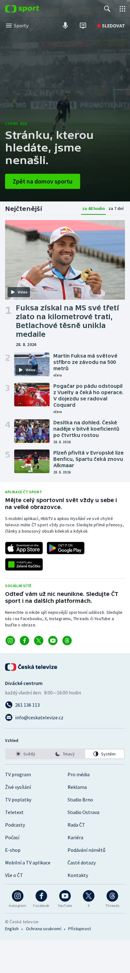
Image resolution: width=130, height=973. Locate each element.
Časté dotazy (82, 862)
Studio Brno (80, 799)
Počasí (12, 837)
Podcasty (15, 825)
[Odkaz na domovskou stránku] (31, 9)
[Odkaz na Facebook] (24, 641)
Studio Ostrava (83, 812)
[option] (25, 754)
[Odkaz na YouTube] (53, 641)
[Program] (83, 25)
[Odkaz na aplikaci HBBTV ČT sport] (24, 564)
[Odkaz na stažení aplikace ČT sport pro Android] (66, 548)
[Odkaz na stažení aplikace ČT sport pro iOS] (24, 548)
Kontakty (78, 875)
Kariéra (75, 837)
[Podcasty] (65, 25)
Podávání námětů (86, 850)
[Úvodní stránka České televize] (31, 667)
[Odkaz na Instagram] (10, 641)
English (12, 928)
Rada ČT (76, 825)
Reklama (77, 787)
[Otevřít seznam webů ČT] (122, 9)
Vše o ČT (14, 875)
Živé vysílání (18, 787)
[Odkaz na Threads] (67, 641)
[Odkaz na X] (38, 641)
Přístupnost (79, 928)
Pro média (79, 774)
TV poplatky (18, 799)
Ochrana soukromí (43, 928)
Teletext (14, 812)
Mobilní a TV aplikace (27, 862)
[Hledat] (107, 9)
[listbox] (65, 754)
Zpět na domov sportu (43, 181)
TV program (18, 774)
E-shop (13, 850)
